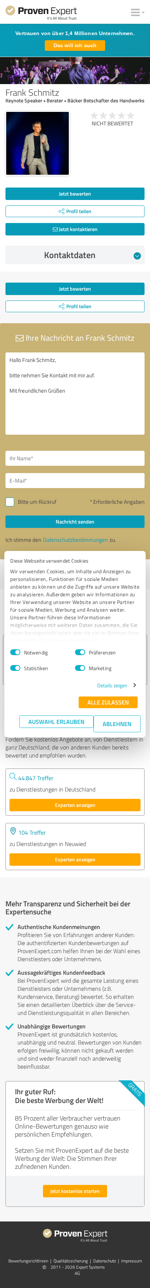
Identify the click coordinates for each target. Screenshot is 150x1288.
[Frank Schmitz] (37, 143)
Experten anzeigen (75, 804)
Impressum (131, 1261)
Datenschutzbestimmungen (75, 540)
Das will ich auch (75, 45)
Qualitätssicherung (71, 1261)
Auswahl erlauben (56, 721)
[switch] (80, 652)
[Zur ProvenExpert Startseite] (41, 13)
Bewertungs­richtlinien (28, 1261)
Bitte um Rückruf (37, 502)
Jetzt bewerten (75, 193)
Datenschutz (104, 1261)
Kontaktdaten (69, 255)
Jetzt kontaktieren (78, 229)
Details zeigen (112, 685)
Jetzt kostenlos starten (75, 1190)
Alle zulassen (108, 702)
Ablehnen (117, 723)
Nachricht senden (75, 521)
